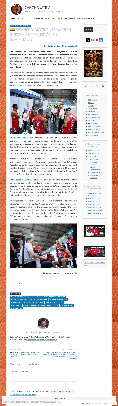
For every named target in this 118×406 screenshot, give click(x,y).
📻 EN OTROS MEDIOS (66, 19)
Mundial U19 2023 (96, 173)
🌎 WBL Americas (94, 129)
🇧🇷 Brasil (91, 103)
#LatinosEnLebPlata (95, 210)
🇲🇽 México (91, 112)
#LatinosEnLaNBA (94, 198)
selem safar (17, 305)
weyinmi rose (17, 308)
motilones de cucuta (55, 302)
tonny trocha (67, 305)
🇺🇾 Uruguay (92, 120)
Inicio (13, 19)
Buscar (88, 29)
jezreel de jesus (42, 300)
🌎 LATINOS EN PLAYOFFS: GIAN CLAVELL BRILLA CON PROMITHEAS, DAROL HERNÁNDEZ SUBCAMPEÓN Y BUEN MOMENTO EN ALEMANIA (60, 353)
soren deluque (30, 305)
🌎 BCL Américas (94, 126)
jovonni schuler (19, 302)
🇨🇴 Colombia (92, 109)
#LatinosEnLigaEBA (94, 213)
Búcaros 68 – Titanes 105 (21, 138)
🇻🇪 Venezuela (93, 123)
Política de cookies (56, 403)
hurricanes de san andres (22, 300)
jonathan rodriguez (59, 300)
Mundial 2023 (94, 159)
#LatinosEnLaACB (94, 204)
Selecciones (92, 156)
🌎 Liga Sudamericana (96, 132)
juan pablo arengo (36, 302)
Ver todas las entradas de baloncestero (41, 340)
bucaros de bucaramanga (55, 297)
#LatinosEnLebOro (94, 207)
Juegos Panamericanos (95, 168)
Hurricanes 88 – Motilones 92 (23, 180)
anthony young (36, 297)
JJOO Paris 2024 (94, 153)
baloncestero (25, 26)
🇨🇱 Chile (91, 106)
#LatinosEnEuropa (94, 201)
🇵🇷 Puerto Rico (93, 115)
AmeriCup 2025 (93, 151)
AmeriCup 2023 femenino (95, 163)
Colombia (16, 294)
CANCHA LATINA (37, 7)
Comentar (70, 385)
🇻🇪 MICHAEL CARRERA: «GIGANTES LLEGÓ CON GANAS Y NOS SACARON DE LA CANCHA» (25, 352)
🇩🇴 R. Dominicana (94, 118)
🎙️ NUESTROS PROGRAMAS (44, 19)
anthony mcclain (19, 297)
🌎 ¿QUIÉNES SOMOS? (86, 19)
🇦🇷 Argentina (92, 100)
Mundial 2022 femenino (94, 177)
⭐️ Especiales (93, 135)
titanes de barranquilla (49, 305)
